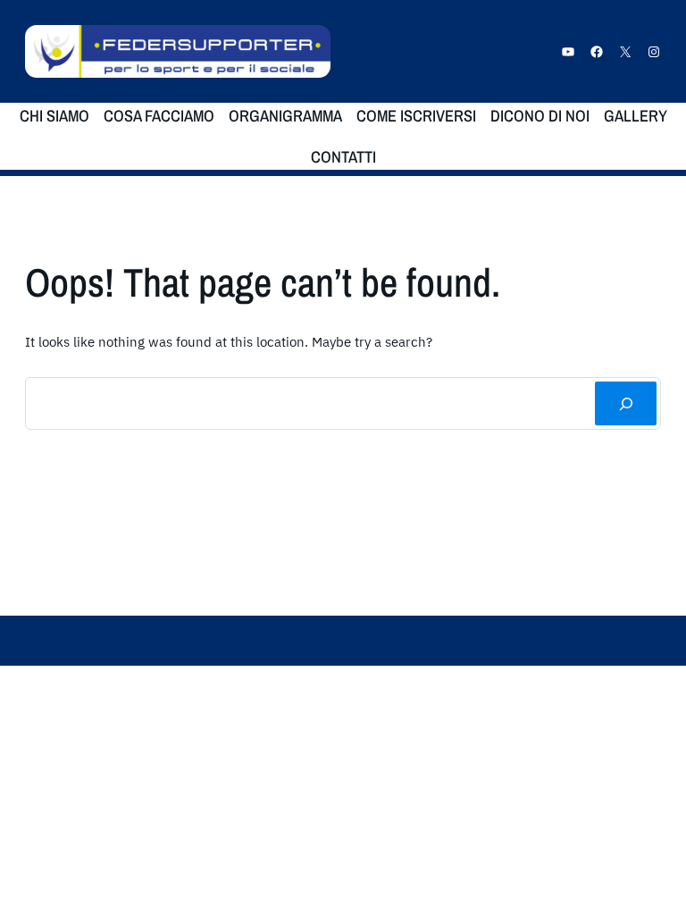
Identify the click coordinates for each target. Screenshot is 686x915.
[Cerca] (626, 403)
